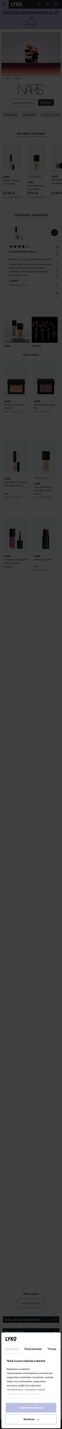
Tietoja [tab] (52, 1349)
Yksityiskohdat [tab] (33, 1349)
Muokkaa (29, 1419)
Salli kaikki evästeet (31, 1407)
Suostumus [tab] (12, 1349)
